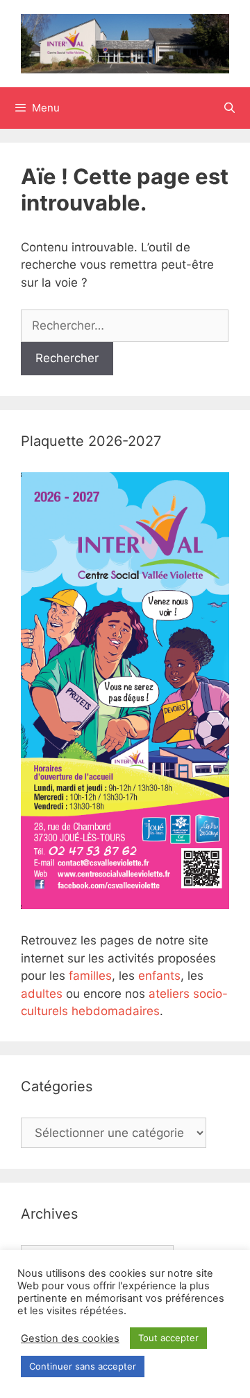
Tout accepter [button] (168, 1337)
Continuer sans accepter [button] (82, 1366)
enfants (159, 976)
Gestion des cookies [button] (70, 1338)
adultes (41, 994)
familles (90, 976)
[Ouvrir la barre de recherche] (229, 108)
